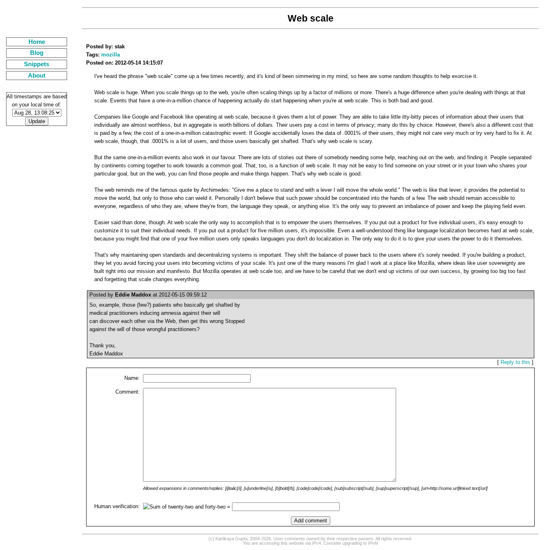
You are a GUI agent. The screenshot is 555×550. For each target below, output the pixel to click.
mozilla (110, 55)
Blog (36, 53)
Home (36, 42)
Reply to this (515, 362)
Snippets (36, 64)
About (37, 75)
